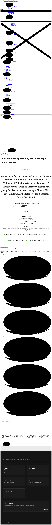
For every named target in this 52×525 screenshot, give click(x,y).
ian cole (32, 251)
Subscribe (45, 509)
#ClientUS (3, 153)
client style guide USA (19, 251)
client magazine (11, 251)
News (7, 153)
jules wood (36, 251)
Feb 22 (4, 151)
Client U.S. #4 (27, 251)
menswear (41, 251)
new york (46, 251)
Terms (48, 522)
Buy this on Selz (4, 247)
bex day (6, 251)
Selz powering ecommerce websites (9, 249)
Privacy (43, 522)
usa (48, 251)
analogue (2, 251)
